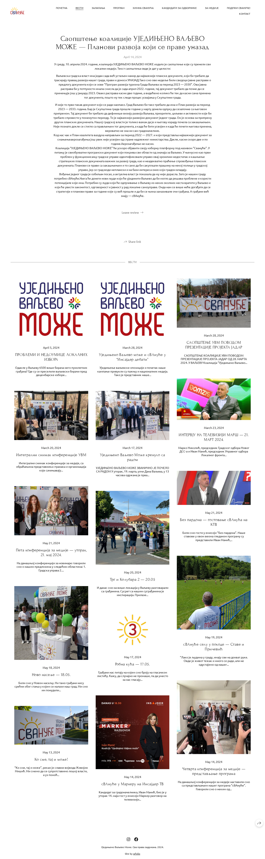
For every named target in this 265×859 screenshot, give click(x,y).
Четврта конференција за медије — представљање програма (213, 771)
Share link (134, 241)
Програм (118, 8)
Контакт (244, 13)
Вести (79, 8)
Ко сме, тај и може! (51, 759)
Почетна (61, 8)
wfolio (136, 853)
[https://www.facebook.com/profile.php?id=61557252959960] (136, 839)
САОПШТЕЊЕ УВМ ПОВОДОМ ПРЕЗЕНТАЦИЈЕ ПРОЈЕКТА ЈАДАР (213, 345)
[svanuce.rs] (17, 10)
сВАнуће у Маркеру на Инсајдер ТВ (132, 784)
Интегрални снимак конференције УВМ (51, 454)
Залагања (98, 8)
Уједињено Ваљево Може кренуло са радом (132, 457)
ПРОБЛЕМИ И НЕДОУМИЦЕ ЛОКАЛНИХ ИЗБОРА (51, 357)
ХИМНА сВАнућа (143, 8)
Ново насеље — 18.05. (51, 674)
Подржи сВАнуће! (238, 8)
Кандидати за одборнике (179, 8)
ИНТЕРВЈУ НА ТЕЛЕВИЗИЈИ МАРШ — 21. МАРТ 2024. (214, 437)
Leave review (130, 212)
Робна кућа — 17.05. (132, 664)
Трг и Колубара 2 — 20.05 (132, 579)
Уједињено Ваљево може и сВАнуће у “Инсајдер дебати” (132, 357)
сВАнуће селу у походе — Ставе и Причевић (213, 646)
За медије (212, 8)
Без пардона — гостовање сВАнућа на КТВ (214, 522)
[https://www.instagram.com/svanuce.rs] (128, 839)
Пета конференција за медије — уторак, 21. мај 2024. (51, 552)
